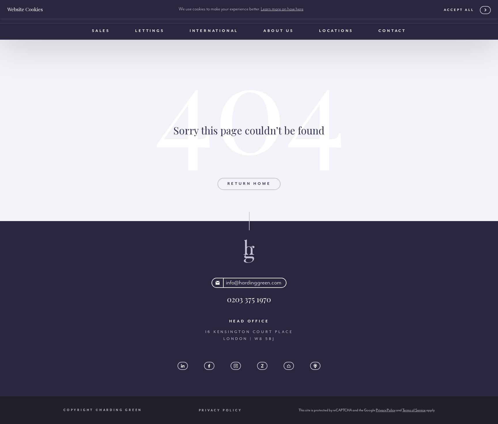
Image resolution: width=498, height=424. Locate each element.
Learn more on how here (282, 9)
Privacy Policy (220, 410)
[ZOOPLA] (262, 366)
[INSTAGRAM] (236, 366)
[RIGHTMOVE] (289, 366)
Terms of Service (414, 410)
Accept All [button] (459, 10)
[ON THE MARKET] (315, 366)
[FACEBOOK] (209, 366)
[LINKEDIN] (183, 366)
